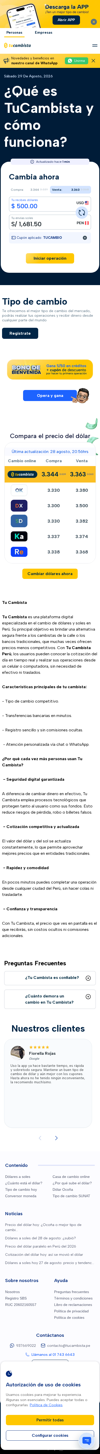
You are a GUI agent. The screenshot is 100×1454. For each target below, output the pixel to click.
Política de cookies (69, 1317)
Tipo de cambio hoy (21, 1189)
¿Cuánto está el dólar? (23, 1183)
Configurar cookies (50, 1435)
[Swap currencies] (82, 212)
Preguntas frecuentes (71, 1292)
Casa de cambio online (71, 1177)
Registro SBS (16, 1298)
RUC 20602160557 (20, 1305)
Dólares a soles (17, 1177)
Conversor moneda (20, 1196)
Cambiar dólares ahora (50, 573)
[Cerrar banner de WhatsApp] (93, 61)
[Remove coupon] (84, 237)
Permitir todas (50, 1419)
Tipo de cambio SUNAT (71, 1196)
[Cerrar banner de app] (94, 22)
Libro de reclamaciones (73, 1305)
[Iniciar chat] (86, 1440)
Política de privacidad (71, 1311)
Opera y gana (50, 395)
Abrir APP (66, 20)
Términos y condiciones (73, 1298)
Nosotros (12, 1292)
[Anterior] (40, 1138)
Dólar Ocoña (63, 1189)
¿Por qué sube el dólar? (72, 1183)
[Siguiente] (56, 1138)
